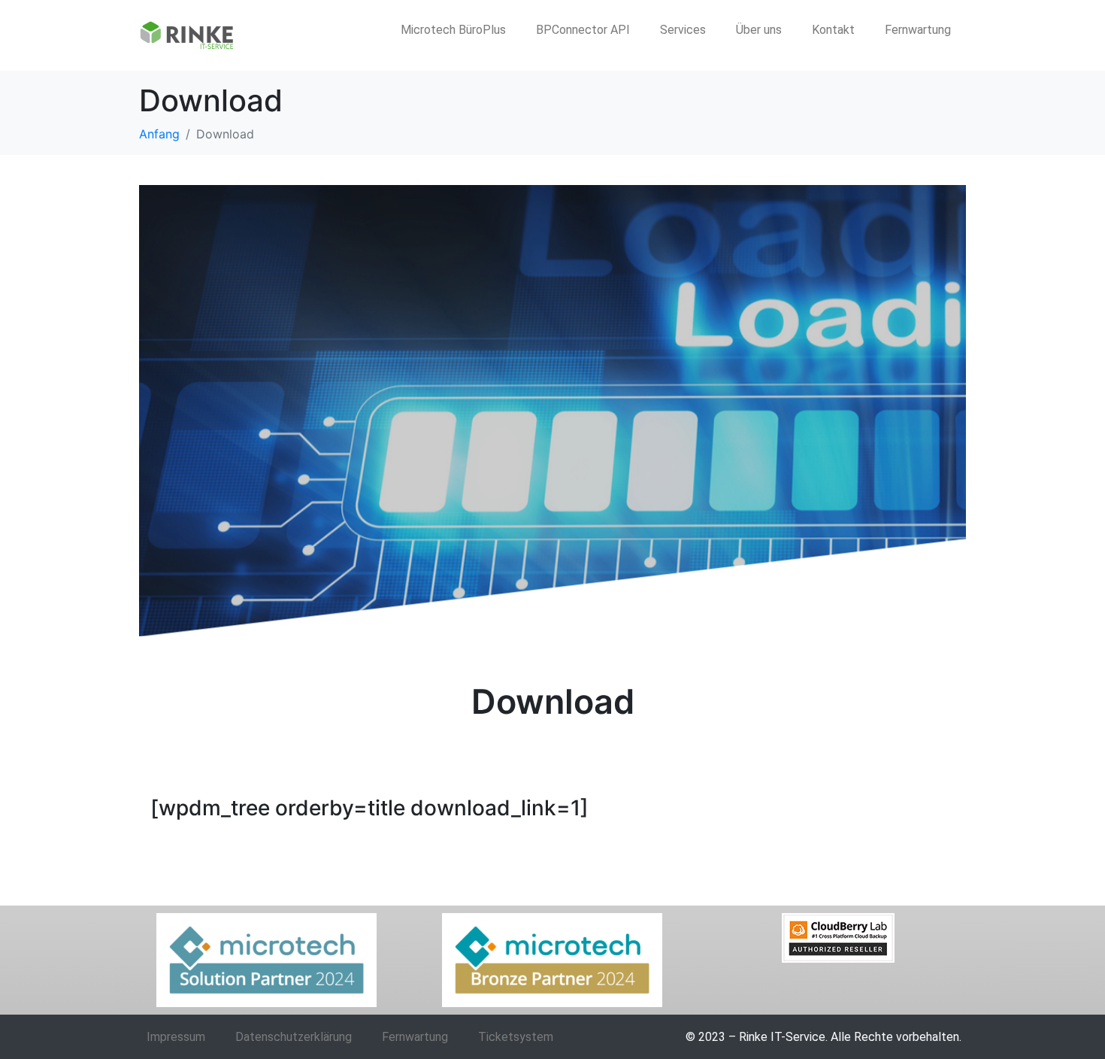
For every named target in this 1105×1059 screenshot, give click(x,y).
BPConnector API (583, 30)
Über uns (759, 30)
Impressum (176, 1037)
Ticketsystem (515, 1037)
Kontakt (833, 30)
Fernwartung (918, 30)
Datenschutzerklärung (293, 1037)
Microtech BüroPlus (453, 30)
